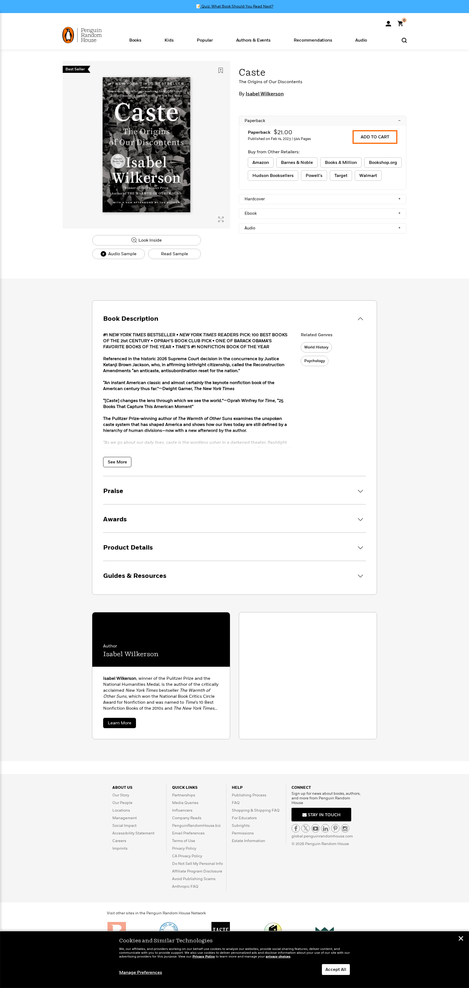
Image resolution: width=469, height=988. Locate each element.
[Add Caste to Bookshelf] (221, 70)
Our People (122, 802)
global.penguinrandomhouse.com (322, 836)
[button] (135, 39)
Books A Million (341, 163)
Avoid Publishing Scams (194, 878)
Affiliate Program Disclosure (197, 871)
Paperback (323, 121)
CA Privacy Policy (187, 856)
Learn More (122, 724)
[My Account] (388, 22)
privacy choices (278, 956)
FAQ (236, 802)
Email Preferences (188, 833)
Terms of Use (183, 840)
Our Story (120, 795)
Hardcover (323, 199)
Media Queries (185, 802)
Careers (119, 840)
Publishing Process (249, 795)
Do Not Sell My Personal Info (197, 863)
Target (340, 176)
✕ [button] (461, 939)
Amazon (260, 163)
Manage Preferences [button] (140, 972)
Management (124, 818)
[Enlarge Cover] (221, 219)
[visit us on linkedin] (325, 828)
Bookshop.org (383, 163)
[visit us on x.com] (305, 828)
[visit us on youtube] (315, 828)
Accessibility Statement (133, 833)
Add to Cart (375, 137)
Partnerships (183, 795)
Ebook (323, 213)
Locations (121, 810)
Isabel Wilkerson (265, 94)
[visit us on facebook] (295, 828)
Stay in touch (324, 815)
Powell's (314, 176)
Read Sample (174, 254)
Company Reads (186, 818)
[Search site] (404, 40)
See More (117, 462)
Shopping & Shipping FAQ (256, 810)
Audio (323, 228)
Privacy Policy (184, 848)
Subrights (241, 825)
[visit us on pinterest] (335, 828)
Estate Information (248, 840)
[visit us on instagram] (345, 828)
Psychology (314, 360)
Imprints (120, 848)
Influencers (182, 810)
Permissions (243, 833)
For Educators (244, 818)
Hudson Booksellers (273, 176)
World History (316, 347)
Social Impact (124, 825)
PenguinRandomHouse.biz (196, 825)
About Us (122, 787)
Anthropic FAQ (185, 886)
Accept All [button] (335, 970)
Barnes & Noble (297, 163)
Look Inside (149, 240)
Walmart (368, 176)
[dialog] (234, 959)
